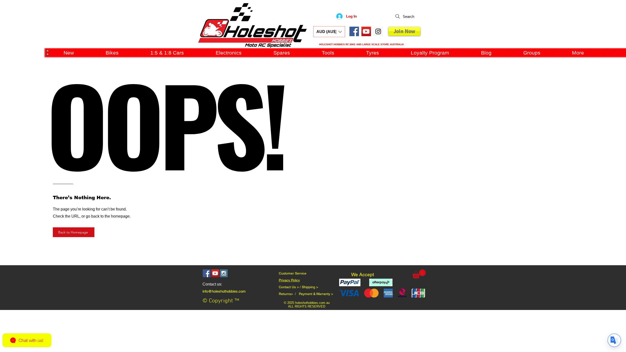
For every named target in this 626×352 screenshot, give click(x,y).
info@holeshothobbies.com (224, 291)
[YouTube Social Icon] (366, 31)
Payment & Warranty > (316, 294)
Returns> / (289, 294)
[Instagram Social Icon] (224, 273)
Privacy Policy (289, 280)
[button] (329, 31)
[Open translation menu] (614, 340)
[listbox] (329, 31)
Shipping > (310, 287)
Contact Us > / (290, 287)
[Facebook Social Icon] (354, 31)
